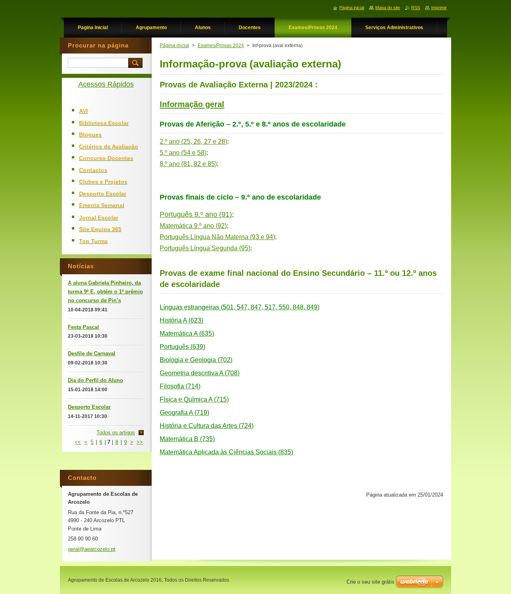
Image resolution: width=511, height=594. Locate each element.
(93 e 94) (262, 237)
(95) (244, 248)
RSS (415, 7)
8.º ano (170, 163)
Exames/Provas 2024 (221, 45)
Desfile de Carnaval (91, 353)
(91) (225, 214)
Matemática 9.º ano (187, 225)
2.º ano (170, 141)
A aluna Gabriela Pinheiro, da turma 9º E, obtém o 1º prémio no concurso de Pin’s (105, 291)
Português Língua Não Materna (204, 237)
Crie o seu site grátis (370, 582)
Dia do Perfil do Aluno (95, 380)
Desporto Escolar (89, 407)
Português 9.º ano (188, 214)
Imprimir (439, 7)
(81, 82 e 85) (199, 163)
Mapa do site (387, 7)
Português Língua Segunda (199, 248)
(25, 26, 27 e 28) (204, 141)
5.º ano (183, 152)
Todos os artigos (116, 433)
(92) (221, 225)
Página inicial (174, 45)
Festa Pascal (83, 327)
